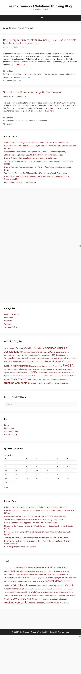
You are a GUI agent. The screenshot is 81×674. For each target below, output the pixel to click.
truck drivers (18, 379)
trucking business (60, 379)
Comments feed (11, 431)
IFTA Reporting (42, 369)
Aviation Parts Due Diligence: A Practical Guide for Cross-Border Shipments (36, 142)
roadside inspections (22, 77)
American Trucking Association (30, 348)
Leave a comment (13, 81)
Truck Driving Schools (48, 379)
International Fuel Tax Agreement (57, 369)
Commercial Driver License (61, 352)
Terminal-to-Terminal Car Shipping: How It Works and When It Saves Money (36, 173)
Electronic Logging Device (37, 358)
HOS (25, 369)
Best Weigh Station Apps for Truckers (20, 182)
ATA (21, 352)
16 (68, 470)
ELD (27, 358)
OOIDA (34, 372)
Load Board (9, 318)
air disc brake (11, 121)
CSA (53, 355)
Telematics (65, 376)
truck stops (65, 383)
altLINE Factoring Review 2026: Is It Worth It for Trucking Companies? (33, 155)
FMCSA (47, 74)
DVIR (22, 358)
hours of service (32, 369)
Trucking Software (12, 327)
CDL (50, 352)
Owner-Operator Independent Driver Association (53, 372)
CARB (45, 352)
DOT (19, 358)
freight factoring (16, 369)
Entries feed (9, 428)
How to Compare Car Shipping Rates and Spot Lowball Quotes (30, 158)
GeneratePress (63, 632)
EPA (20, 362)
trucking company (37, 383)
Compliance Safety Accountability (39, 355)
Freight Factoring (11, 314)
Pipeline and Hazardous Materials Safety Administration (47, 376)
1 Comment (10, 124)
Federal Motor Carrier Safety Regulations (46, 366)
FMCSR (6, 369)
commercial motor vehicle (15, 355)
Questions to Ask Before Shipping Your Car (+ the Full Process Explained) (35, 152)
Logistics (8, 321)
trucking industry (53, 383)
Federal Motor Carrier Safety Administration (24, 74)
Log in (6, 425)
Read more (20, 64)
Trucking (9, 71)
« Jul (6, 488)
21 (47, 474)
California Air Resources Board (33, 352)
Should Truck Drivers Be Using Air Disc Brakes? (32, 92)
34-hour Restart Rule (9, 348)
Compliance (23, 121)
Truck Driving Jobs (34, 379)
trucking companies (16, 382)
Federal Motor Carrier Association (33, 362)
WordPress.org (10, 435)
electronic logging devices (55, 358)
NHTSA (27, 372)
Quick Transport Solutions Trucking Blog (40, 6)
